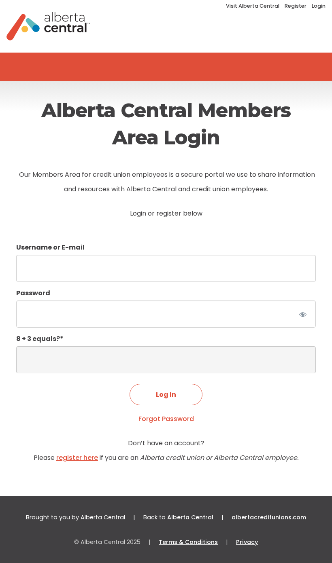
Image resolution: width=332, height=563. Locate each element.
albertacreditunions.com (269, 517)
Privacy (247, 542)
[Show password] (302, 314)
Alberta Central (190, 517)
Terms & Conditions (188, 542)
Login (319, 5)
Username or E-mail (50, 247)
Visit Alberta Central (252, 5)
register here (77, 457)
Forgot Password (166, 418)
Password (33, 293)
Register (295, 5)
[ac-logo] (48, 26)
